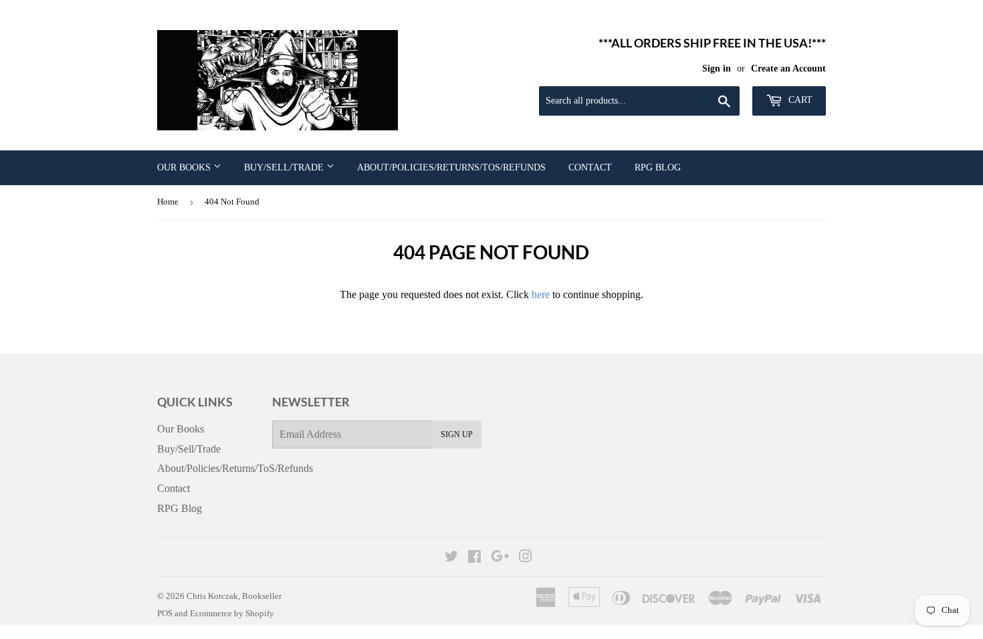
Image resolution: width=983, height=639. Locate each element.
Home (168, 202)
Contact (590, 167)
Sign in (716, 68)
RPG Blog (658, 167)
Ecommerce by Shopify (232, 613)
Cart (799, 100)
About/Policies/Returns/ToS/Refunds (451, 167)
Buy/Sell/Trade (285, 167)
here (541, 294)
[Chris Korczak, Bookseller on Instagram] (525, 557)
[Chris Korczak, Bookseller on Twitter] (451, 557)
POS (165, 613)
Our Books (185, 167)
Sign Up (457, 434)
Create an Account (788, 68)
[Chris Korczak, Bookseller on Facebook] (474, 557)
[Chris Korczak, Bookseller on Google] (500, 557)
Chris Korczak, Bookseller (234, 596)
